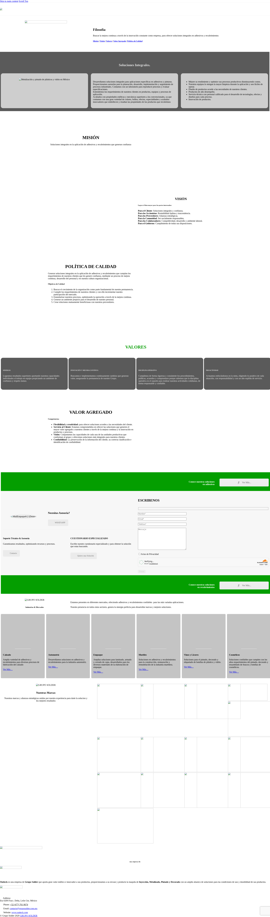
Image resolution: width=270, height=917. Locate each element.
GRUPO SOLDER (28, 915)
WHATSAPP (60, 523)
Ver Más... (246, 482)
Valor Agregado (119, 41)
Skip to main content (9, 1)
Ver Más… (8, 669)
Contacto (13, 553)
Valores (109, 41)
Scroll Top (23, 1)
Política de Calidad (134, 41)
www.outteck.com (20, 912)
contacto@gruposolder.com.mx (23, 908)
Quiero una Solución (85, 556)
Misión (95, 41)
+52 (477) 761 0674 (19, 904)
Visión (102, 41)
